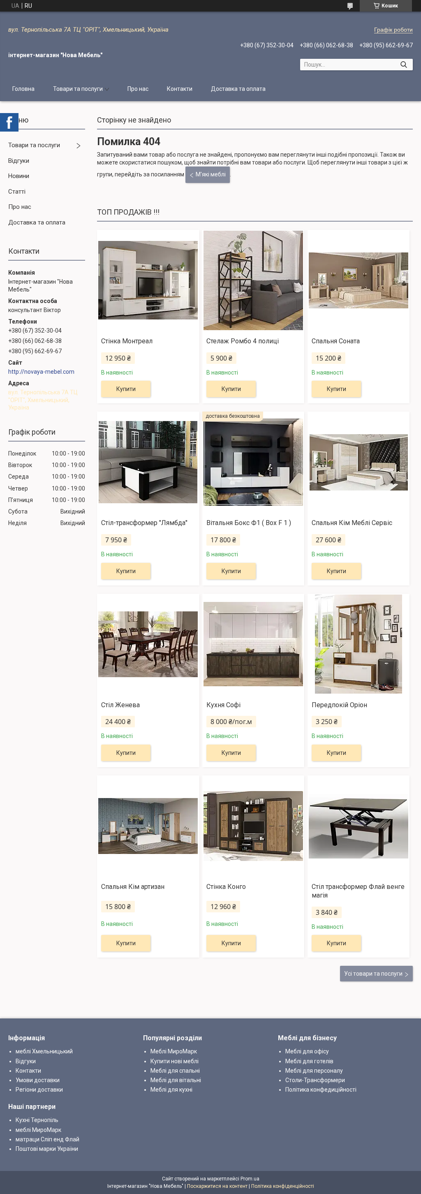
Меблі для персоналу (314, 1070)
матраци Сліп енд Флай (47, 1139)
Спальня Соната (336, 341)
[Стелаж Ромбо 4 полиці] (253, 280)
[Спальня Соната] (358, 280)
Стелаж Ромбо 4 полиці (242, 341)
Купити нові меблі (174, 1061)
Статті (16, 191)
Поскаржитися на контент (217, 1186)
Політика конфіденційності (282, 1186)
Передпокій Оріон (339, 705)
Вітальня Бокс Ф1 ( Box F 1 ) (248, 523)
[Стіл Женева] (148, 644)
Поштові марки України (47, 1148)
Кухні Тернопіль (37, 1120)
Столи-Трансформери (315, 1080)
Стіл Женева (120, 705)
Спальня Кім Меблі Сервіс (352, 523)
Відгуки (18, 160)
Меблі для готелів (309, 1061)
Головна (23, 89)
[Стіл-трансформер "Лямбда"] (148, 462)
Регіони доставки (39, 1089)
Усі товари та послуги (373, 973)
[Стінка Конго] (253, 826)
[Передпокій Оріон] (358, 644)
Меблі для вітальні (175, 1080)
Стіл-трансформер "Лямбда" (144, 523)
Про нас (137, 89)
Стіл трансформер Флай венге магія (358, 891)
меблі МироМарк (38, 1130)
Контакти (179, 89)
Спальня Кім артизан (132, 887)
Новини (18, 176)
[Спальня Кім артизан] (148, 826)
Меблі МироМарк (173, 1051)
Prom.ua (250, 1179)
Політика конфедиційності (320, 1089)
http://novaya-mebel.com (41, 371)
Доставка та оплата (238, 89)
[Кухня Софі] (253, 644)
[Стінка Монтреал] (148, 280)
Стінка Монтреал (127, 341)
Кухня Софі (223, 705)
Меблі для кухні (171, 1089)
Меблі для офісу (307, 1051)
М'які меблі (211, 174)
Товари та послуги (78, 89)
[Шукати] (403, 64)
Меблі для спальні (175, 1070)
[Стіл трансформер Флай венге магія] (358, 826)
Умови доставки (38, 1080)
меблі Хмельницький (44, 1051)
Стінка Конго (226, 887)
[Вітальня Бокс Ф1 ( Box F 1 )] (253, 462)
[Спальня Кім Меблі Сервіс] (358, 462)
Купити (126, 389)
